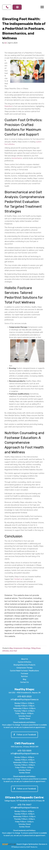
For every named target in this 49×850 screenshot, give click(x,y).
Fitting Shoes (35, 648)
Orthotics (5, 651)
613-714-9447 (24, 804)
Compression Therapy (25, 668)
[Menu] (42, 7)
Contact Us (24, 682)
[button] (6, 7)
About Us (24, 659)
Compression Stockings (21, 648)
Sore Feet (13, 651)
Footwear (24, 674)
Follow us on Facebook (26, 735)
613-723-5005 (24, 750)
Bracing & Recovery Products (24, 665)
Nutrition (24, 676)
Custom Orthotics (24, 662)
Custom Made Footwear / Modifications (24, 671)
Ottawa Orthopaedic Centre (24, 797)
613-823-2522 (25, 696)
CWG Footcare (24, 743)
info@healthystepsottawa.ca (24, 699)
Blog (11, 648)
